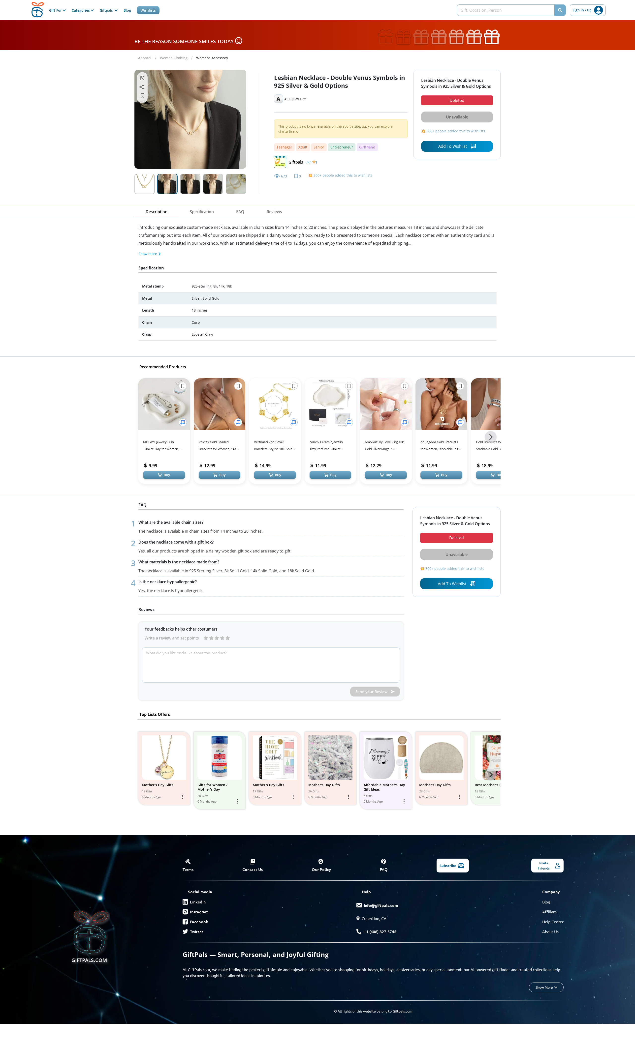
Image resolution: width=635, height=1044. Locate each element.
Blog (127, 10)
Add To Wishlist (452, 146)
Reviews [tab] (274, 211)
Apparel (144, 58)
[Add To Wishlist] (183, 422)
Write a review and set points (172, 638)
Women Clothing (174, 58)
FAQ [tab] (240, 211)
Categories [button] (81, 10)
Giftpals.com (402, 1011)
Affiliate (549, 911)
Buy (167, 474)
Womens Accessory (212, 58)
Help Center (553, 921)
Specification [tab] (202, 211)
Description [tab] (156, 211)
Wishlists (148, 10)
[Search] (560, 10)
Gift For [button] (56, 10)
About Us (550, 931)
